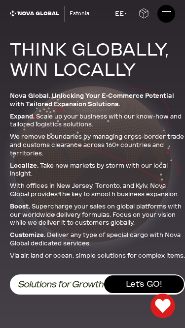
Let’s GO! (144, 284)
